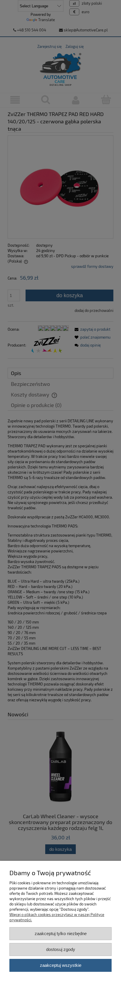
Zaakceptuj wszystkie (60, 965)
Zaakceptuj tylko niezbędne (61, 933)
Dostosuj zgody (60, 949)
